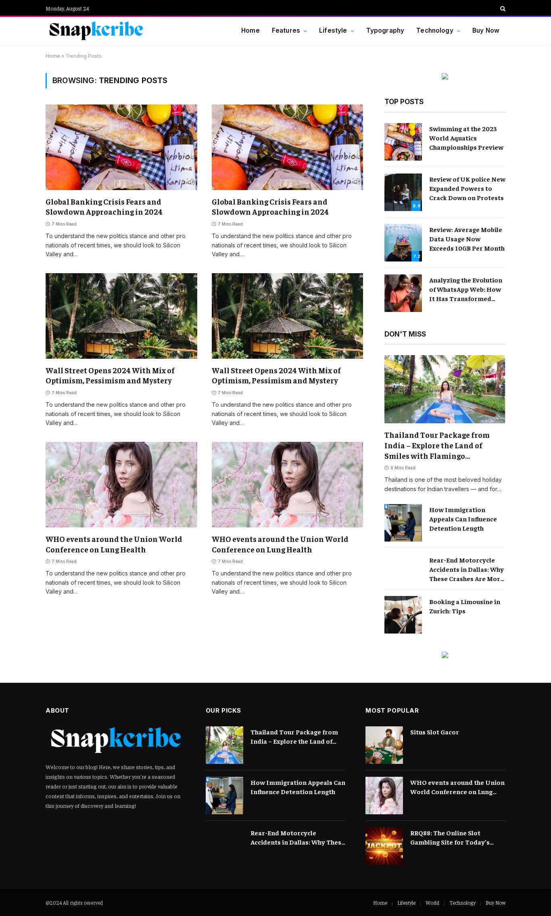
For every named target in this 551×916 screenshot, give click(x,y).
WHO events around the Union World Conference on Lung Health (114, 544)
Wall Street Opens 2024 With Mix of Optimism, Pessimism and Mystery (110, 375)
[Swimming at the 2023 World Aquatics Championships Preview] (403, 142)
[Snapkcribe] (96, 31)
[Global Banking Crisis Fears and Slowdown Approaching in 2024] (121, 147)
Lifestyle (333, 30)
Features (286, 30)
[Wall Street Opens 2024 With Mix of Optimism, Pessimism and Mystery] (121, 315)
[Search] (502, 8)
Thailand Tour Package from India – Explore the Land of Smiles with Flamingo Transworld (437, 445)
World (432, 902)
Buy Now (485, 30)
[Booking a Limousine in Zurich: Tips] (403, 615)
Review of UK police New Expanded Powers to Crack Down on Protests (467, 188)
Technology (434, 30)
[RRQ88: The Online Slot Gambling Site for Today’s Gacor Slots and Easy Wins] (384, 846)
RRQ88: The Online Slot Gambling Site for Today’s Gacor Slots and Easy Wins (450, 837)
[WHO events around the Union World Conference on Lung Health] (121, 484)
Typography (385, 30)
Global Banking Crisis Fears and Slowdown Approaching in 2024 (104, 207)
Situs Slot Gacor (434, 732)
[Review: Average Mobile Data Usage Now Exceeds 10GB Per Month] (403, 242)
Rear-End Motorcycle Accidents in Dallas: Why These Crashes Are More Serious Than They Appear (466, 569)
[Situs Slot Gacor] (384, 745)
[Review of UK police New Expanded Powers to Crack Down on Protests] (403, 192)
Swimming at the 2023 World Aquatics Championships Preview (466, 137)
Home (250, 30)
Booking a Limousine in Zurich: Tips (464, 606)
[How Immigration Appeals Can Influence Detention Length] (403, 523)
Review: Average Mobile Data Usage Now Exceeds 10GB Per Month (467, 238)
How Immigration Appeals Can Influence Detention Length (463, 518)
